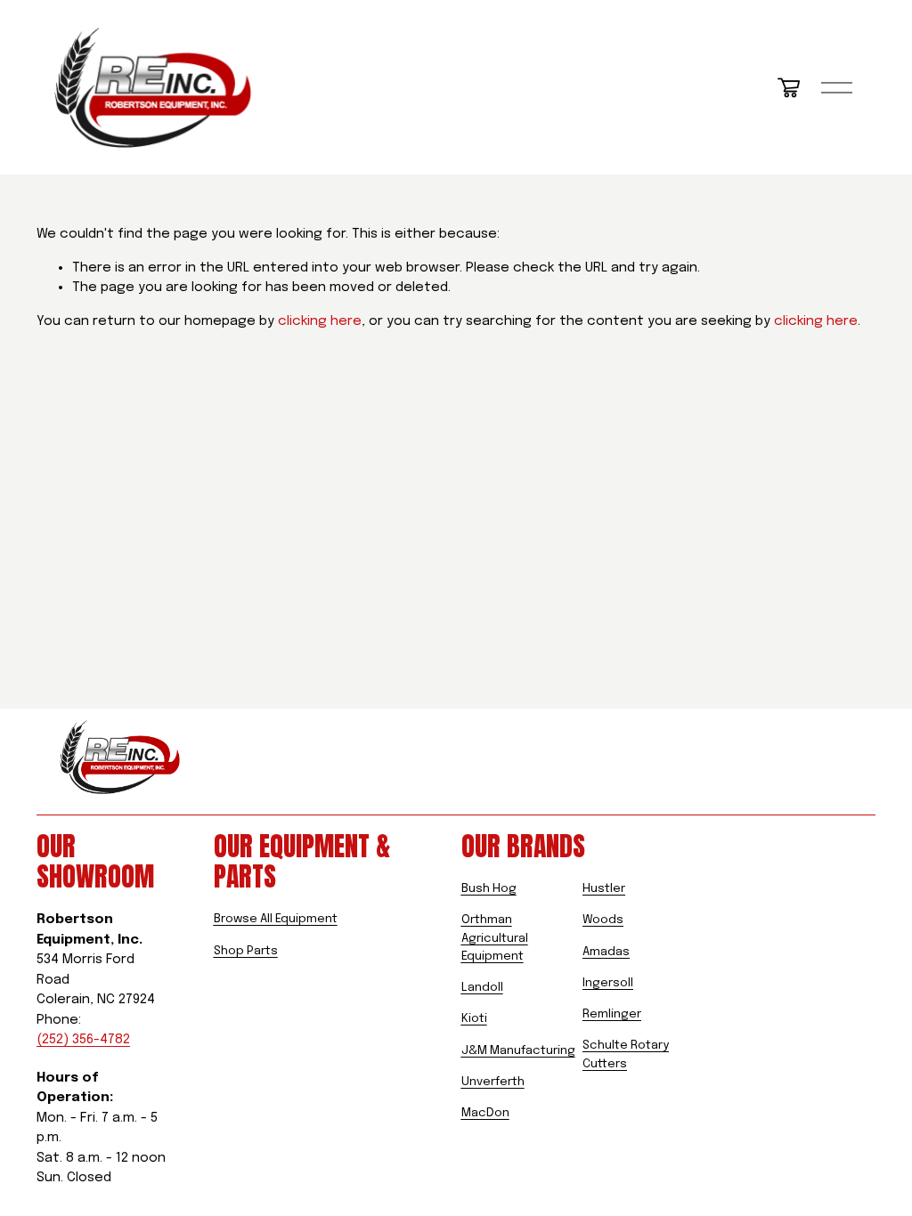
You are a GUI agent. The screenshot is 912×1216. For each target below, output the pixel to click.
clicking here (320, 321)
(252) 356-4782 (83, 1040)
